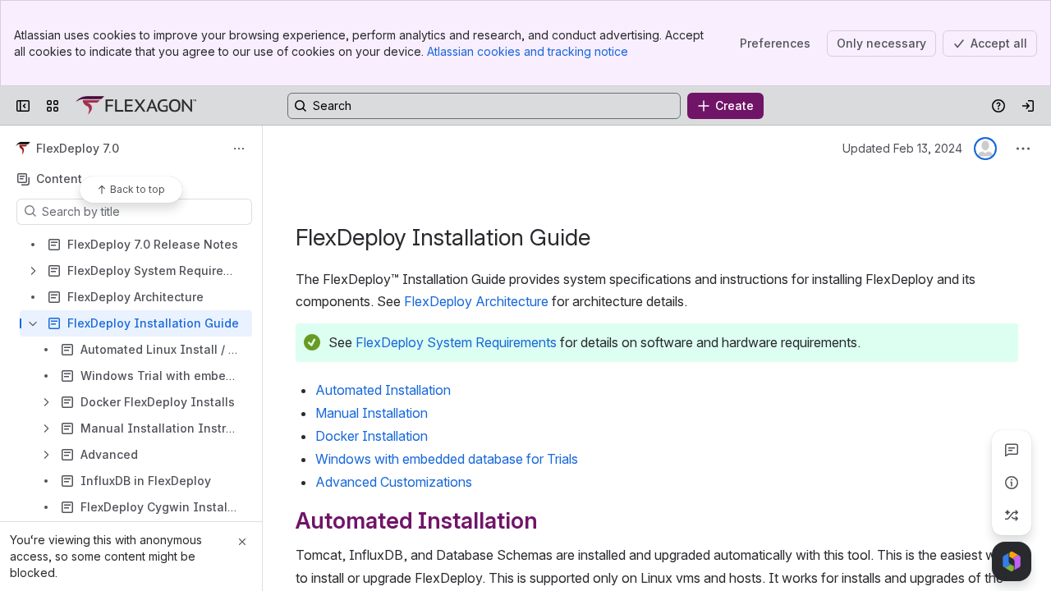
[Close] (242, 542)
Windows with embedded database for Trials (446, 459)
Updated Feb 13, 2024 (902, 148)
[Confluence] (136, 106)
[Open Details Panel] (1011, 483)
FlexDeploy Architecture (476, 301)
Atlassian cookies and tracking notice (527, 51)
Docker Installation (371, 436)
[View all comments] (1011, 450)
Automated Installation (383, 390)
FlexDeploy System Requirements (456, 342)
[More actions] (239, 148)
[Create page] (1011, 515)
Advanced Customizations (393, 482)
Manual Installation (371, 413)
